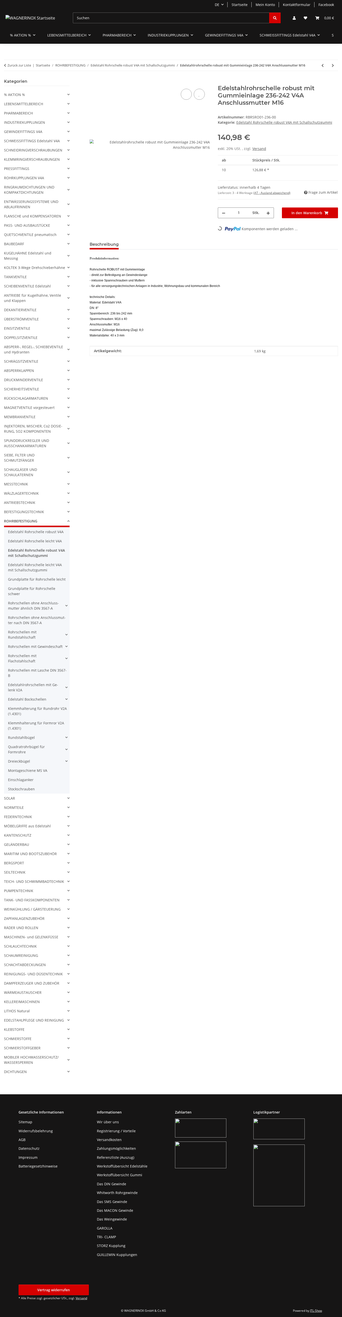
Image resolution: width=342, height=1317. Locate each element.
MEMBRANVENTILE (20, 416)
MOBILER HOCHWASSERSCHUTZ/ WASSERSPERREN (31, 1060)
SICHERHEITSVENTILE (21, 389)
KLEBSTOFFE (14, 1029)
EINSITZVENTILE (17, 328)
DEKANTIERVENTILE (20, 309)
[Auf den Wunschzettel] (199, 94)
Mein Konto (265, 4)
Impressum (28, 1157)
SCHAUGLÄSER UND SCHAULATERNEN (20, 472)
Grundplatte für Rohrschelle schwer (31, 591)
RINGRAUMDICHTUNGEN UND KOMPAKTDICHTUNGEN (29, 190)
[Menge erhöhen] (268, 213)
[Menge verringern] (223, 213)
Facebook (326, 4)
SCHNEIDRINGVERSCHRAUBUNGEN (33, 150)
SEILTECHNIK (15, 872)
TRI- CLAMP (106, 1237)
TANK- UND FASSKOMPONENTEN (32, 900)
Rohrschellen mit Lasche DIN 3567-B (37, 673)
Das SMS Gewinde (112, 1201)
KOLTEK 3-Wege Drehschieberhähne (34, 267)
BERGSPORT (14, 863)
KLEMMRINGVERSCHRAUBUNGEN (32, 159)
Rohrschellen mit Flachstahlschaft (22, 658)
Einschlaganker (21, 779)
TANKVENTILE (15, 276)
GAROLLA (104, 1228)
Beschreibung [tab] (104, 244)
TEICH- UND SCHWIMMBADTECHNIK (34, 881)
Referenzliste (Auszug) (115, 1157)
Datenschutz (29, 1148)
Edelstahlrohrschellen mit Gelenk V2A (33, 687)
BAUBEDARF (14, 243)
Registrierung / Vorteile (116, 1131)
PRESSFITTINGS (16, 168)
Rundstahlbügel (21, 737)
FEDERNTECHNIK (18, 816)
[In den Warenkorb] (94, 82)
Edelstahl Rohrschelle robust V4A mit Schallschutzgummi (284, 122)
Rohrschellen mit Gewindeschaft (35, 646)
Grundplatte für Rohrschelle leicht (37, 579)
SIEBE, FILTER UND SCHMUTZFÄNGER (19, 458)
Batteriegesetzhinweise (38, 1166)
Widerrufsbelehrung (36, 1131)
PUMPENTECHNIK (18, 890)
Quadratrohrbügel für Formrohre (26, 749)
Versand (259, 148)
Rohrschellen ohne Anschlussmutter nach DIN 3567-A (37, 620)
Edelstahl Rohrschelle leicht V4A (35, 541)
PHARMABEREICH (18, 113)
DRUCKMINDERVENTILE (23, 379)
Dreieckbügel (19, 761)
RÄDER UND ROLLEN (21, 927)
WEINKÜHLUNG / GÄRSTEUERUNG (32, 909)
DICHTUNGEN (15, 1071)
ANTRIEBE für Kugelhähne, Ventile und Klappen (32, 298)
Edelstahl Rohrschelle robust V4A (36, 531)
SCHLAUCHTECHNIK (20, 946)
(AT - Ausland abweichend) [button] (271, 193)
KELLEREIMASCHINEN (22, 1001)
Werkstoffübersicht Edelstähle (122, 1166)
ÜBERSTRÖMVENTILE (21, 319)
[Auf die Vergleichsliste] (186, 94)
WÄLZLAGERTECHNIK (21, 493)
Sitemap (25, 1122)
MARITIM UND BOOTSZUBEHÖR (30, 853)
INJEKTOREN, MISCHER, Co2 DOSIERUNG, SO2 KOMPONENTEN (33, 429)
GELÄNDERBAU (16, 844)
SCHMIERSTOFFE (18, 1038)
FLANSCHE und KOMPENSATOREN (32, 216)
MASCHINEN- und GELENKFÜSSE (31, 937)
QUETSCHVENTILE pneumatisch (30, 234)
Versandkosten (109, 1139)
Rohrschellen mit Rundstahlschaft (22, 635)
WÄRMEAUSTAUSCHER (23, 992)
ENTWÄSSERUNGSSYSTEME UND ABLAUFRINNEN (31, 204)
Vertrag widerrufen (53, 1290)
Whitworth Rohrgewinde (117, 1192)
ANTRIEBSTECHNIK (19, 502)
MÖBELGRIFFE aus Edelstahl (27, 826)
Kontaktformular (296, 4)
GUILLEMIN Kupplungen (117, 1254)
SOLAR (9, 798)
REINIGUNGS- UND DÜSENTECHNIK (33, 974)
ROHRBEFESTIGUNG (20, 521)
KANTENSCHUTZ (17, 835)
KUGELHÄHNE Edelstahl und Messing (27, 256)
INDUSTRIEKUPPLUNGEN (24, 122)
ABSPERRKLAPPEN (19, 370)
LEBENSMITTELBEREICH (23, 103)
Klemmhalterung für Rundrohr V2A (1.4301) (37, 711)
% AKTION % (14, 94)
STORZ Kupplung (111, 1245)
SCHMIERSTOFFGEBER (22, 1048)
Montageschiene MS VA (27, 770)
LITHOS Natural (17, 1011)
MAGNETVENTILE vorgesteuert (29, 407)
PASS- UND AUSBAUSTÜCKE (27, 225)
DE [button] (217, 4)
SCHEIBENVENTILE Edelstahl (27, 286)
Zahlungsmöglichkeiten (116, 1148)
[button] (294, 17)
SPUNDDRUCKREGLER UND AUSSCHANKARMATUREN (26, 443)
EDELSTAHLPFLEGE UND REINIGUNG (34, 1020)
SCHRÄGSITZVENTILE (21, 361)
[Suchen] (275, 17)
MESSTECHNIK (16, 484)
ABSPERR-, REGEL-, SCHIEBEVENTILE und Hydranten (33, 349)
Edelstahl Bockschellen (27, 699)
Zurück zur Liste (19, 65)
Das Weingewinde (112, 1219)
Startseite (240, 4)
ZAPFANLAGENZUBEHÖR (24, 918)
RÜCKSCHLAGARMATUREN (26, 398)
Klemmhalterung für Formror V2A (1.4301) (36, 726)
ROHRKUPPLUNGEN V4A (24, 177)
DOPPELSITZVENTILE (21, 337)
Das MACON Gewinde (115, 1210)
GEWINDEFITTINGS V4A (23, 131)
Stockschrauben (21, 789)
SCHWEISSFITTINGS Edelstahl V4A (32, 140)
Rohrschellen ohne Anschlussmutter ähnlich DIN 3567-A (33, 606)
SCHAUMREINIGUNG (21, 955)
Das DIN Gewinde (111, 1184)
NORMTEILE (14, 807)
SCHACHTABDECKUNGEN (25, 964)
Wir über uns (108, 1122)
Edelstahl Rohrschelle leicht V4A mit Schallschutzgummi (35, 567)
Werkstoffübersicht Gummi (119, 1175)
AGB (22, 1139)
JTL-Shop (316, 1311)
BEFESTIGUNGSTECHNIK (24, 511)
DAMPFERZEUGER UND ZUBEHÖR (31, 983)
